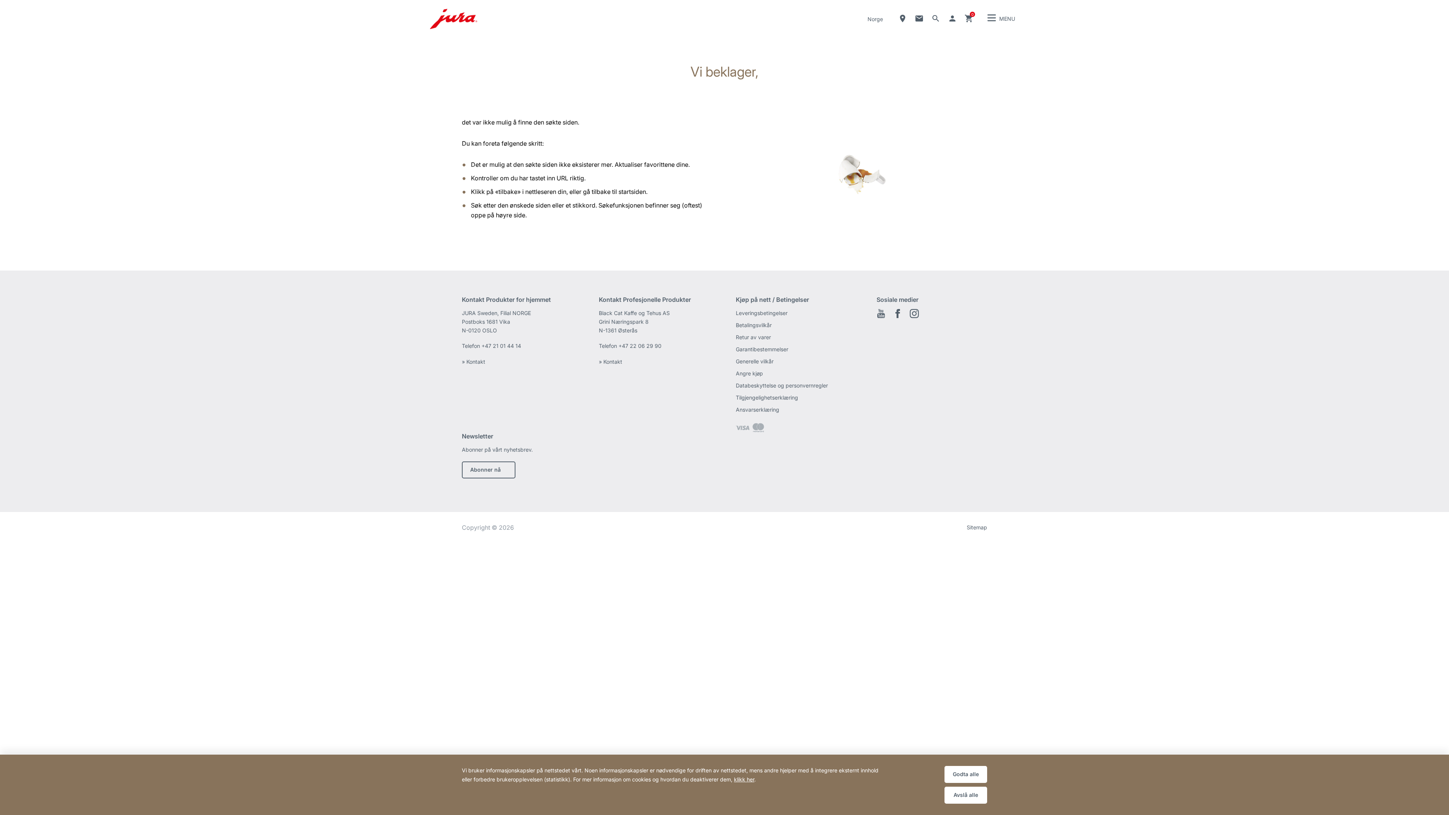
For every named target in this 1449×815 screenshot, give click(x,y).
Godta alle (966, 774)
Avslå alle (966, 795)
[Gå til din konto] (952, 18)
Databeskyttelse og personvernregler (782, 385)
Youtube (881, 313)
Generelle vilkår (755, 361)
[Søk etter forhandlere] (902, 18)
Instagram (914, 313)
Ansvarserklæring (757, 409)
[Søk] (935, 18)
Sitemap (977, 527)
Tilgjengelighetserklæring (767, 397)
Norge (875, 19)
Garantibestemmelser (762, 349)
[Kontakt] (919, 18)
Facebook (897, 313)
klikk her (744, 779)
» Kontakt (473, 361)
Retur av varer (753, 337)
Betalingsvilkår (754, 325)
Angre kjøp (749, 373)
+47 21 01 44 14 (501, 346)
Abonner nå (485, 469)
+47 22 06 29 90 (639, 346)
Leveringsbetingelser (762, 313)
